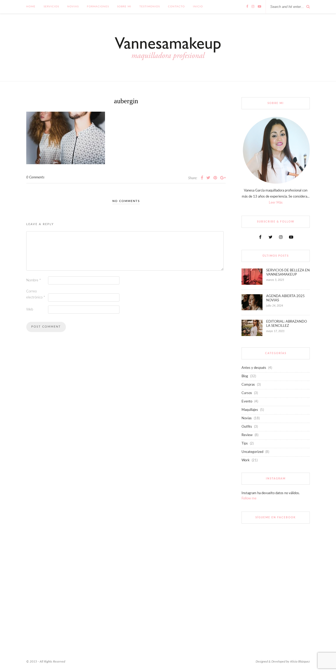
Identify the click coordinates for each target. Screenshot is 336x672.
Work (246, 460)
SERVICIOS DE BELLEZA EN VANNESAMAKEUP (288, 272)
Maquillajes (250, 410)
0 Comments (35, 177)
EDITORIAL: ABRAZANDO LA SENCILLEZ (286, 324)
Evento (247, 401)
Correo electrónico (35, 294)
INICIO (198, 6)
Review (247, 435)
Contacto (176, 6)
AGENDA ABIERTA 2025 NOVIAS (285, 298)
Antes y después (254, 368)
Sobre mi (124, 6)
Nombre (33, 280)
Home (30, 6)
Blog (245, 376)
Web (29, 309)
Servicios (51, 6)
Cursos (247, 393)
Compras (248, 384)
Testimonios (149, 6)
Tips (245, 443)
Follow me (249, 498)
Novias (73, 6)
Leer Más (276, 202)
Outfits (247, 426)
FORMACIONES (98, 6)
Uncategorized (252, 452)
